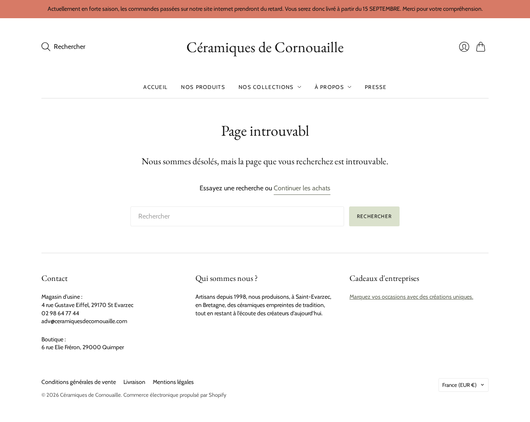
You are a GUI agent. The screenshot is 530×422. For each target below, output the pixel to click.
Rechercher (374, 216)
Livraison (134, 382)
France (459, 384)
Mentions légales (173, 382)
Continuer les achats (302, 188)
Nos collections (266, 87)
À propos (329, 87)
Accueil (155, 87)
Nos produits (203, 87)
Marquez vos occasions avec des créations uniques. (411, 296)
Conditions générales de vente (78, 382)
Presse (376, 87)
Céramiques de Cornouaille (265, 47)
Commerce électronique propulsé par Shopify (174, 394)
